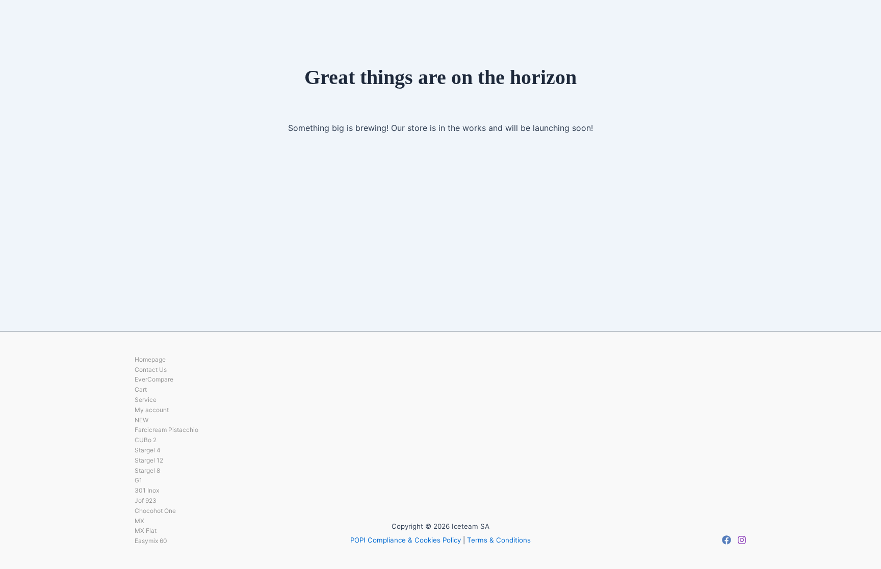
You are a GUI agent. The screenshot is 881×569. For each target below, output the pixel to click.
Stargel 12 (149, 460)
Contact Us (151, 369)
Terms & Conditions (499, 540)
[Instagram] (741, 540)
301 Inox (147, 490)
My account (152, 410)
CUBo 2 (146, 440)
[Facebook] (726, 540)
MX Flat (146, 530)
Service (146, 399)
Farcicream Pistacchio (166, 429)
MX (139, 521)
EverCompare (154, 379)
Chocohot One (155, 510)
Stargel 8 (147, 470)
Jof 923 (146, 500)
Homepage (150, 359)
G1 (138, 480)
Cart (141, 389)
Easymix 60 (151, 541)
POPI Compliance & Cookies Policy (405, 540)
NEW (141, 420)
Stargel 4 (148, 450)
